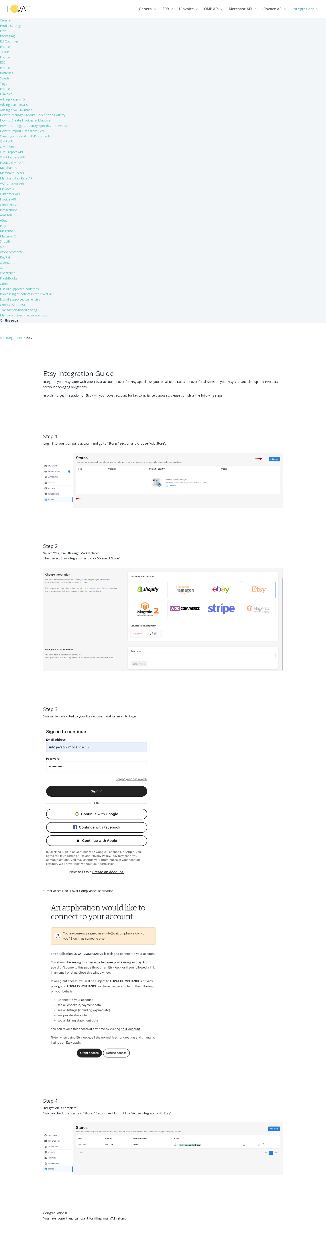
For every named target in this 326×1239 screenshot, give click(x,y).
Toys (3, 83)
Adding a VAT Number (16, 110)
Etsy (3, 226)
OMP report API (11, 152)
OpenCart (7, 262)
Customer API (10, 194)
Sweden (5, 78)
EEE (2, 62)
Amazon (6, 215)
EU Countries (9, 41)
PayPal (5, 257)
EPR (166, 9)
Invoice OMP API (12, 162)
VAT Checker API (12, 183)
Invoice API (8, 199)
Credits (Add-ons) (12, 305)
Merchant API (240, 9)
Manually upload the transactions (24, 315)
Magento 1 (8, 231)
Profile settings (11, 25)
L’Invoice (186, 9)
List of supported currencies (20, 299)
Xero (3, 268)
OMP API (211, 9)
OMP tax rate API (12, 157)
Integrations (303, 9)
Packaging (7, 36)
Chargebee (8, 273)
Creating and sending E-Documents (25, 136)
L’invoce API (272, 9)
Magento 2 (8, 236)
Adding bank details (14, 104)
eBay (3, 220)
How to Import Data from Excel (22, 131)
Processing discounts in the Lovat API (27, 294)
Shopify (5, 241)
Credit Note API (11, 204)
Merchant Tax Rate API (16, 178)
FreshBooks (8, 278)
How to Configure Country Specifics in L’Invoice (34, 125)
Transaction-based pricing (18, 310)
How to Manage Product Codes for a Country (32, 115)
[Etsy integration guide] (163, 506)
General (146, 9)
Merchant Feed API (13, 173)
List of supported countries (19, 289)
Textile (5, 52)
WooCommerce (11, 252)
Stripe (4, 247)
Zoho (4, 283)
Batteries (6, 73)
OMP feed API (10, 147)
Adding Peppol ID (12, 99)
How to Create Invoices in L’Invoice (25, 120)
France (5, 46)
